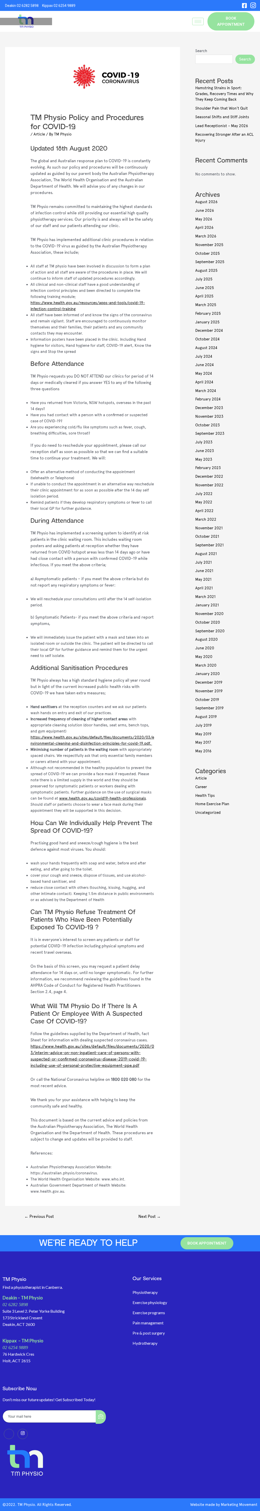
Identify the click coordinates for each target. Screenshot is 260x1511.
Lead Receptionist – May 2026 (221, 126)
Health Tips (205, 795)
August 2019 (206, 716)
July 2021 (203, 562)
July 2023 (204, 442)
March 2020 (205, 665)
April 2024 (204, 382)
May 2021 (203, 579)
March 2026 (205, 236)
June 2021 (204, 571)
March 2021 (205, 596)
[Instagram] (253, 5)
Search (201, 51)
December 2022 (209, 476)
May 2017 (203, 742)
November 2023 (209, 416)
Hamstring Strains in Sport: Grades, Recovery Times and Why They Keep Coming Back (224, 94)
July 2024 (203, 356)
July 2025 (204, 279)
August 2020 (206, 639)
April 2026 (204, 227)
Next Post (149, 1217)
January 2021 (207, 605)
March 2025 (205, 305)
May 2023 (203, 459)
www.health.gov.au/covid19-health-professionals (102, 798)
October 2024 (207, 339)
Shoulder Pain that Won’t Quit (221, 108)
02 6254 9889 (15, 1347)
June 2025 (204, 288)
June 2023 (204, 450)
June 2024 (204, 365)
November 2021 (209, 528)
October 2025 (207, 253)
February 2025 (208, 313)
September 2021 (209, 545)
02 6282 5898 (15, 1304)
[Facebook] (244, 5)
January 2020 (207, 673)
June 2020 (204, 648)
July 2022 (204, 493)
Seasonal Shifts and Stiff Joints (222, 117)
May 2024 (203, 373)
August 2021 (206, 553)
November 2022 (209, 485)
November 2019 (209, 691)
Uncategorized (208, 812)
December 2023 (209, 408)
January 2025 (207, 322)
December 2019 (208, 682)
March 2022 (205, 519)
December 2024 (209, 330)
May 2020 (203, 656)
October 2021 (207, 536)
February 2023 (208, 468)
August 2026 (206, 202)
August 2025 (206, 270)
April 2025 (204, 296)
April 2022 (204, 510)
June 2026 (204, 210)
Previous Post (39, 1217)
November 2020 (209, 613)
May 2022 (203, 502)
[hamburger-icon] (198, 21)
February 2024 (208, 399)
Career (201, 787)
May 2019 (203, 734)
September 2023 (209, 433)
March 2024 (205, 390)
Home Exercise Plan (212, 804)
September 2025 (209, 262)
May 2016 (203, 751)
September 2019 (209, 708)
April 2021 (204, 588)
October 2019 (207, 699)
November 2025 (209, 245)
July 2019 (203, 725)
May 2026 (203, 219)
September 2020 (209, 631)
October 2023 (207, 425)
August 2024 (206, 348)
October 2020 (207, 622)
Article (39, 134)
